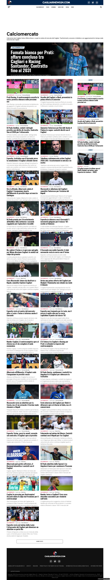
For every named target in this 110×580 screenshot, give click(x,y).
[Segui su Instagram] (59, 561)
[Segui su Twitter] (55, 561)
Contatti (28, 566)
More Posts (39, 541)
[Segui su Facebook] (50, 561)
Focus (47, 7)
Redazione (35, 566)
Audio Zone (60, 7)
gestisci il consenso (15, 571)
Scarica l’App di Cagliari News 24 (16, 566)
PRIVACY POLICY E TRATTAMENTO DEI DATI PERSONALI (52, 566)
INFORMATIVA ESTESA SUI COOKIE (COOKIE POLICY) (77, 566)
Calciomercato (40, 7)
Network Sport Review (96, 566)
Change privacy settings (103, 578)
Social (67, 7)
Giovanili (53, 7)
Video (72, 7)
